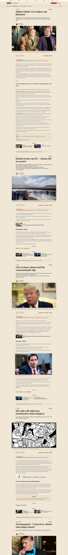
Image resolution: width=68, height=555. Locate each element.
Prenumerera (54, 3)
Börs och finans (23, 505)
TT (23, 169)
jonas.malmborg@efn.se (21, 534)
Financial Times (33, 274)
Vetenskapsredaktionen (20, 421)
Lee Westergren (21, 173)
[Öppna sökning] (58, 6)
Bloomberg (18, 387)
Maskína (33, 239)
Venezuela (20, 391)
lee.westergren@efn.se (21, 281)
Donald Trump (26, 248)
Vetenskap (18, 505)
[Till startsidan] (12, 3)
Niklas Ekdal (20, 23)
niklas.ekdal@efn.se (21, 24)
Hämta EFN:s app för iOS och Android (22, 151)
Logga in (59, 3)
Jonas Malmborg (21, 533)
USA (22, 248)
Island (17, 248)
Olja (24, 391)
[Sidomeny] (60, 6)
